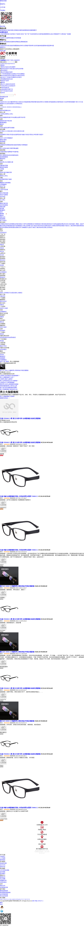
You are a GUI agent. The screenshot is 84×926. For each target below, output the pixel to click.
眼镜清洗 (2, 158)
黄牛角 (21, 117)
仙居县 (3, 89)
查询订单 (2, 41)
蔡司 (9, 127)
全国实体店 (4, 32)
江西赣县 (2, 344)
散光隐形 (14, 145)
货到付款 (2, 866)
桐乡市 (13, 86)
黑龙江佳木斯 (4, 313)
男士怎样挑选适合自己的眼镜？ (9, 380)
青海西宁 (2, 315)
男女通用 (5, 114)
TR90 (12, 117)
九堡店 (30, 227)
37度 (76, 102)
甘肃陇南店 (3, 311)
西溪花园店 (12, 227)
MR (1, 138)
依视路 (12, 127)
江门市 (7, 77)
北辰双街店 (3, 232)
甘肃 (20, 73)
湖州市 (7, 75)
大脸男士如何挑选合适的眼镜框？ (10, 375)
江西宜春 (63, 34)
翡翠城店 (59, 225)
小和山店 (25, 225)
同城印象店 (10, 225)
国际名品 (2, 217)
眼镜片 (6, 30)
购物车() (2, 47)
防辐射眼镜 (24, 30)
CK (18, 102)
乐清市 (11, 91)
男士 (11, 114)
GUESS (79, 102)
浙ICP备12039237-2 (37, 901)
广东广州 (26, 34)
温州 (1, 318)
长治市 (9, 67)
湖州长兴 (36, 34)
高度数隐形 (8, 145)
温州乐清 (2, 261)
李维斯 (69, 102)
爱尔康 (11, 162)
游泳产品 (2, 186)
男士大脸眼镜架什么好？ (7, 377)
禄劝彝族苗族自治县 (7, 79)
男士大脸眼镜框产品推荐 (7, 396)
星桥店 (18, 227)
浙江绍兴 (21, 34)
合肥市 (19, 75)
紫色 (14, 155)
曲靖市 (3, 82)
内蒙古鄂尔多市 (4, 335)
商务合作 (2, 885)
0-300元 (2, 107)
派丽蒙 (73, 102)
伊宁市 (3, 91)
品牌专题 (51, 45)
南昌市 (3, 80)
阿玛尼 (15, 102)
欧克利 (49, 102)
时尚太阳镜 (24, 45)
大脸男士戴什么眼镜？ (6, 379)
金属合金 (16, 117)
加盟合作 (13, 38)
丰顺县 (7, 72)
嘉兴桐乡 (2, 287)
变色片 (8, 134)
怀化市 (11, 75)
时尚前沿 (7, 45)
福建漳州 (2, 325)
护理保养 (30, 45)
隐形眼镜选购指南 (5, 892)
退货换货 (7, 41)
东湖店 (2, 265)
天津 (4, 34)
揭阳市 (14, 77)
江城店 (33, 227)
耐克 (36, 102)
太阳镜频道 (3, 184)
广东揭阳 (68, 34)
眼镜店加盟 (3, 0)
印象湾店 (2, 296)
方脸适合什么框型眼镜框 (7, 382)
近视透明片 (3, 134)
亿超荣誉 (7, 38)
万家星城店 (37, 224)
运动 (9, 110)
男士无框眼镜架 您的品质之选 (8, 389)
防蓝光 (12, 134)
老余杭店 (42, 227)
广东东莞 (2, 282)
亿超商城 (2, 60)
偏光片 (24, 134)
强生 (5, 148)
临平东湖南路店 (17, 225)
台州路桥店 (3, 272)
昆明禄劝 (2, 258)
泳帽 (6, 193)
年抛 (17, 151)
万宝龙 (6, 103)
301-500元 (7, 107)
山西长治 (2, 253)
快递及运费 (3, 863)
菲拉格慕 (10, 103)
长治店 (2, 255)
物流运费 (19, 41)
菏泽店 (2, 354)
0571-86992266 (4, 925)
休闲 (4, 110)
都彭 (29, 102)
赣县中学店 (3, 346)
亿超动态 (2, 45)
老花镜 (30, 30)
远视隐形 (2, 145)
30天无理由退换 (4, 870)
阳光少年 (32, 134)
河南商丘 (2, 268)
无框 (5, 120)
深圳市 (18, 60)
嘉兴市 (10, 77)
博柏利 (33, 102)
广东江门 (2, 267)
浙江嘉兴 (2, 273)
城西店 (2, 316)
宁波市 (7, 80)
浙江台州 (2, 270)
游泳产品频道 (4, 194)
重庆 (6, 34)
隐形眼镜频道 (4, 157)
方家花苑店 (44, 224)
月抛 (8, 151)
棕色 (6, 155)
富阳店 (50, 227)
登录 (1, 50)
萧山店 (47, 227)
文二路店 (71, 225)
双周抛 (5, 151)
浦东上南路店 (18, 292)
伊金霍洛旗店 (4, 337)
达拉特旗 (20, 68)
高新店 (2, 244)
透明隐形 (25, 145)
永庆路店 (46, 225)
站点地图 (2, 878)
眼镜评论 (2, 4)
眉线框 (2, 120)
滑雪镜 (2, 179)
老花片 (28, 134)
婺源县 (3, 65)
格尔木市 (16, 73)
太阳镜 (15, 30)
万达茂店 (11, 292)
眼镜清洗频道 (4, 167)
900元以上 (19, 107)
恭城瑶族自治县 (9, 73)
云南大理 (52, 34)
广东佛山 (2, 332)
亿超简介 (2, 38)
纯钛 (1, 117)
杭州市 (7, 60)
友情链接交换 (4, 887)
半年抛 (14, 151)
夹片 (8, 179)
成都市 (13, 67)
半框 (8, 120)
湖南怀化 (2, 249)
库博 (13, 148)
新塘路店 (13, 224)
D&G (43, 102)
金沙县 (3, 77)
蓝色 (17, 155)
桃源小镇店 (65, 225)
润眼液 (2, 165)
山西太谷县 (3, 284)
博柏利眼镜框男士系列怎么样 (8, 386)
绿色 (11, 155)
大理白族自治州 (13, 68)
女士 (9, 114)
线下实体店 (3, 220)
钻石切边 (2, 196)
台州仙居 (2, 280)
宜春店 (2, 248)
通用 (1, 175)
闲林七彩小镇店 (32, 225)
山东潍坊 (2, 320)
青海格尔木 (3, 279)
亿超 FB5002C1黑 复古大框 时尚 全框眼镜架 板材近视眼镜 (20, 418)
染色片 (20, 134)
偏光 (10, 179)
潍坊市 (7, 87)
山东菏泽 (2, 353)
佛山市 (3, 72)
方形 (5, 182)
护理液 (6, 165)
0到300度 (21, 131)
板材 (6, 117)
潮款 (6, 110)
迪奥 (27, 102)
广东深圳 (31, 34)
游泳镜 (19, 30)
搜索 (16, 62)
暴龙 (55, 102)
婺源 (1, 351)
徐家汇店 (2, 292)
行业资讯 (35, 45)
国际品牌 (2, 206)
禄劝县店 (2, 260)
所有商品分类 (4, 96)
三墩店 (37, 227)
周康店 (7, 292)
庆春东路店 (19, 224)
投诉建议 (2, 873)
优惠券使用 (13, 41)
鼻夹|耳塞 (2, 193)
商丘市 (3, 84)
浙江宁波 (15, 34)
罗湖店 (2, 341)
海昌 (8, 148)
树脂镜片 (10, 138)
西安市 (7, 89)
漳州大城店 (3, 327)
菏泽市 (23, 75)
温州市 (3, 87)
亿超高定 (5, 127)
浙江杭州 (10, 34)
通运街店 (64, 224)
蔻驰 (52, 102)
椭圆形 (2, 182)
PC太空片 (5, 138)
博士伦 (2, 148)
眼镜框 (2, 30)
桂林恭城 (2, 275)
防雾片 (37, 134)
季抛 (10, 151)
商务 (1, 110)
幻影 (6, 203)
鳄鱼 (60, 102)
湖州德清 (42, 34)
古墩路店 (2, 224)
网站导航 (2, 26)
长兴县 (6, 67)
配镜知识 (18, 45)
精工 (63, 102)
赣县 (23, 73)
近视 (5, 179)
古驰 (24, 102)
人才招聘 (2, 858)
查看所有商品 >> (5, 398)
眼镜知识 (2, 356)
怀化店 (2, 251)
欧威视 (16, 148)
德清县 (3, 68)
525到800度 (9, 131)
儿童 (1, 114)
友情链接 (18, 38)
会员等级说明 (4, 894)
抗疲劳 (16, 134)
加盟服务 (2, 358)
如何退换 (2, 872)
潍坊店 (2, 322)
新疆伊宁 (57, 34)
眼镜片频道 (3, 139)
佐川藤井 (10, 102)
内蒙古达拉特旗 (4, 347)
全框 (10, 120)
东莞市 (7, 68)
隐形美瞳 (10, 30)
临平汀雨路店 (52, 225)
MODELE (5, 102)
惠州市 (15, 75)
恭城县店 (2, 277)
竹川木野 (15, 103)
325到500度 (15, 131)
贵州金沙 (2, 256)
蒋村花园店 (77, 225)
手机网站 (2, 10)
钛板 (9, 117)
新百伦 (20, 103)
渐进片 (41, 134)
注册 (4, 50)
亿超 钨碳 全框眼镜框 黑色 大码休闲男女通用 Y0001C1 (19, 496)
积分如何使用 (4, 896)
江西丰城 (2, 342)
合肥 (1, 328)
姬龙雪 (40, 102)
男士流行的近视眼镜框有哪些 (8, 387)
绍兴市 (9, 84)
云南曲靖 (2, 323)
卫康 (10, 148)
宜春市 (7, 91)
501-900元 (13, 107)
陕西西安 (47, 34)
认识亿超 (2, 7)
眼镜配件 (34, 30)
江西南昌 (2, 243)
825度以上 (3, 131)
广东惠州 (2, 263)
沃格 (57, 102)
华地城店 (2, 330)
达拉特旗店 (3, 349)
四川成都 (2, 289)
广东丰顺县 (3, 339)
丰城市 (11, 72)
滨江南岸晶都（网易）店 (74, 224)
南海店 (2, 334)
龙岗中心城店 (4, 308)
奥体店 (49, 224)
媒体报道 (40, 45)
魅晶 (1, 203)
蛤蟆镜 (8, 182)
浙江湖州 (2, 241)
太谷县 (9, 86)
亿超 (1, 102)
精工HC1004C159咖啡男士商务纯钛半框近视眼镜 (14, 370)
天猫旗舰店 (3, 359)
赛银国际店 (31, 224)
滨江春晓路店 (24, 227)
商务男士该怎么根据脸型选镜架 (9, 384)
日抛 (1, 151)
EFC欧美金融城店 (56, 224)
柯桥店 (2, 304)
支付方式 (2, 865)
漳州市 (3, 92)
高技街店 (7, 224)
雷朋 (46, 102)
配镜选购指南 (4, 890)
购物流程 (25, 41)
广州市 (11, 60)
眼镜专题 (46, 45)
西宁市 (11, 89)
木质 (24, 117)
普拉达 (21, 102)
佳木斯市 (19, 77)
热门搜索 (6, 361)
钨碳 (4, 117)
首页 (1, 212)
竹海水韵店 (40, 225)
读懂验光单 (3, 880)
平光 (4, 189)
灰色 (9, 155)
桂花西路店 (6, 227)
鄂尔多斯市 (4, 70)
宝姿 (65, 102)
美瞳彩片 (19, 145)
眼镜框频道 (3, 122)
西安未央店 (3, 301)
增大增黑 (2, 155)
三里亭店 (25, 224)
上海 (1, 34)
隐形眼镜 (2, 141)
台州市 (5, 86)
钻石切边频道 (4, 205)
